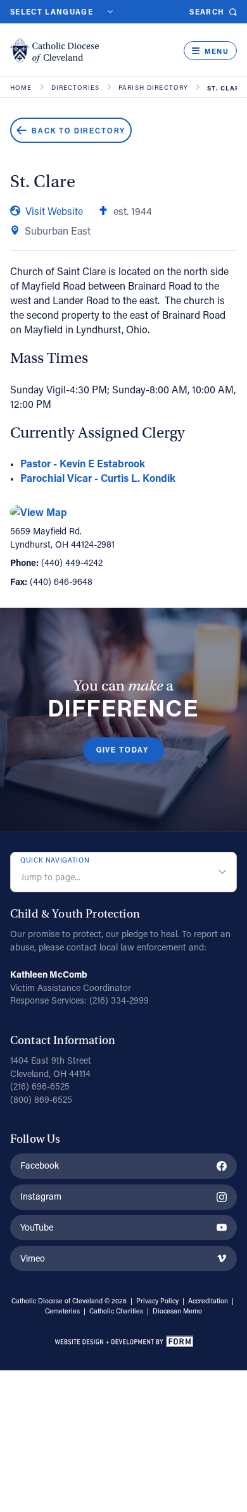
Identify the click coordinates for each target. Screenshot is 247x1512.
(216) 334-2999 (119, 1000)
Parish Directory (153, 88)
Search (206, 11)
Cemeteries (62, 1310)
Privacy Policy (157, 1300)
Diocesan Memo (177, 1310)
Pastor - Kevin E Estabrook (82, 463)
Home (21, 88)
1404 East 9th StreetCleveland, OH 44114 (50, 1066)
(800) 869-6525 (41, 1099)
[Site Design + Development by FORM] (123, 1343)
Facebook (39, 1165)
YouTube (36, 1227)
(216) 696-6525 (40, 1086)
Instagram (40, 1196)
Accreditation (208, 1300)
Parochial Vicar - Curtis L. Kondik (97, 477)
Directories (75, 88)
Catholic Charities (116, 1310)
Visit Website (54, 211)
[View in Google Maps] (123, 512)
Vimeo (32, 1258)
